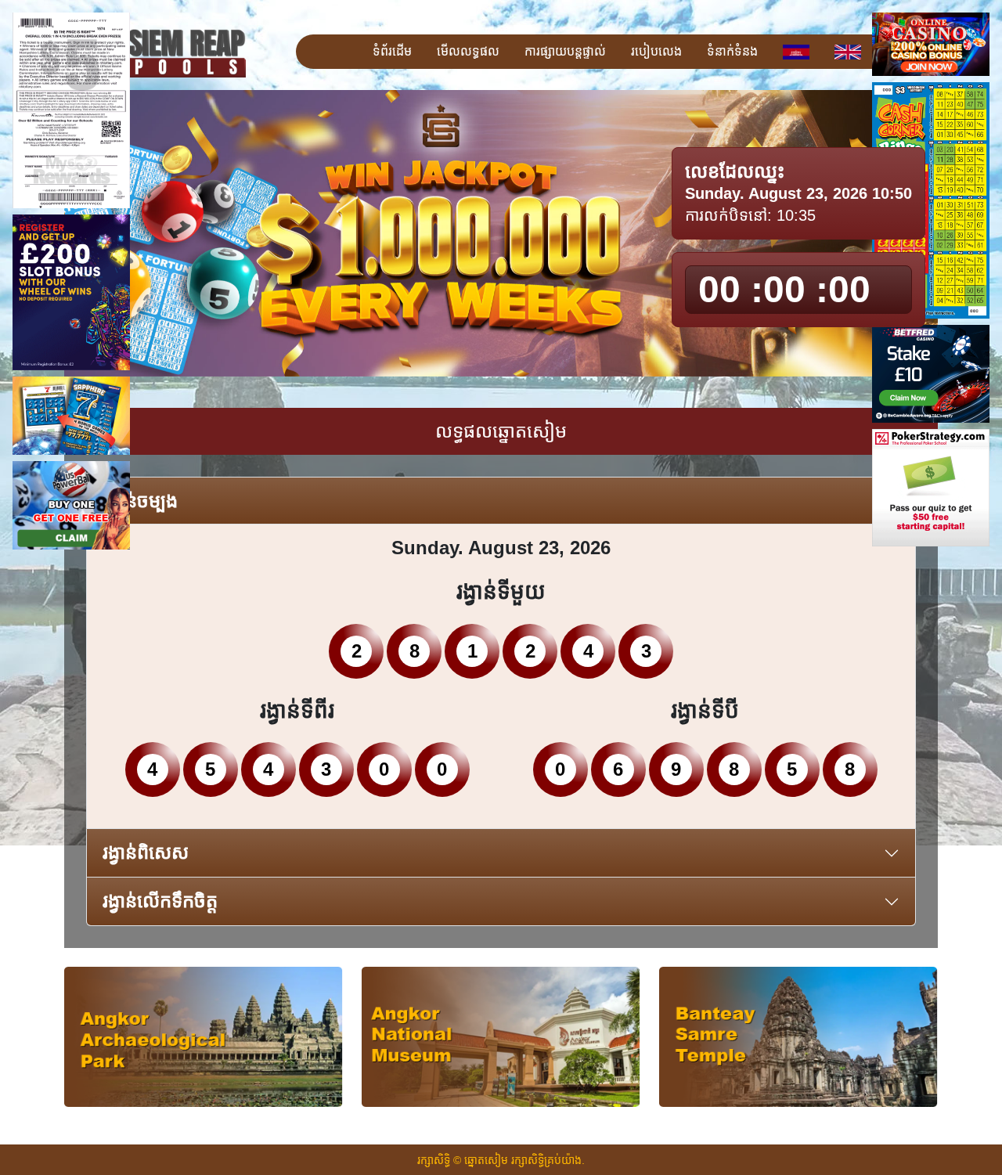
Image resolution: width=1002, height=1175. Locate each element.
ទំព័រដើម (392, 51)
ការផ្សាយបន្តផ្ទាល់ (565, 51)
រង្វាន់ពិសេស (146, 852)
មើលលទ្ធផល (468, 51)
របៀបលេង (656, 51)
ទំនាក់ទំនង (732, 51)
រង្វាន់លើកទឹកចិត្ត (160, 900)
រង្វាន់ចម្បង (140, 500)
